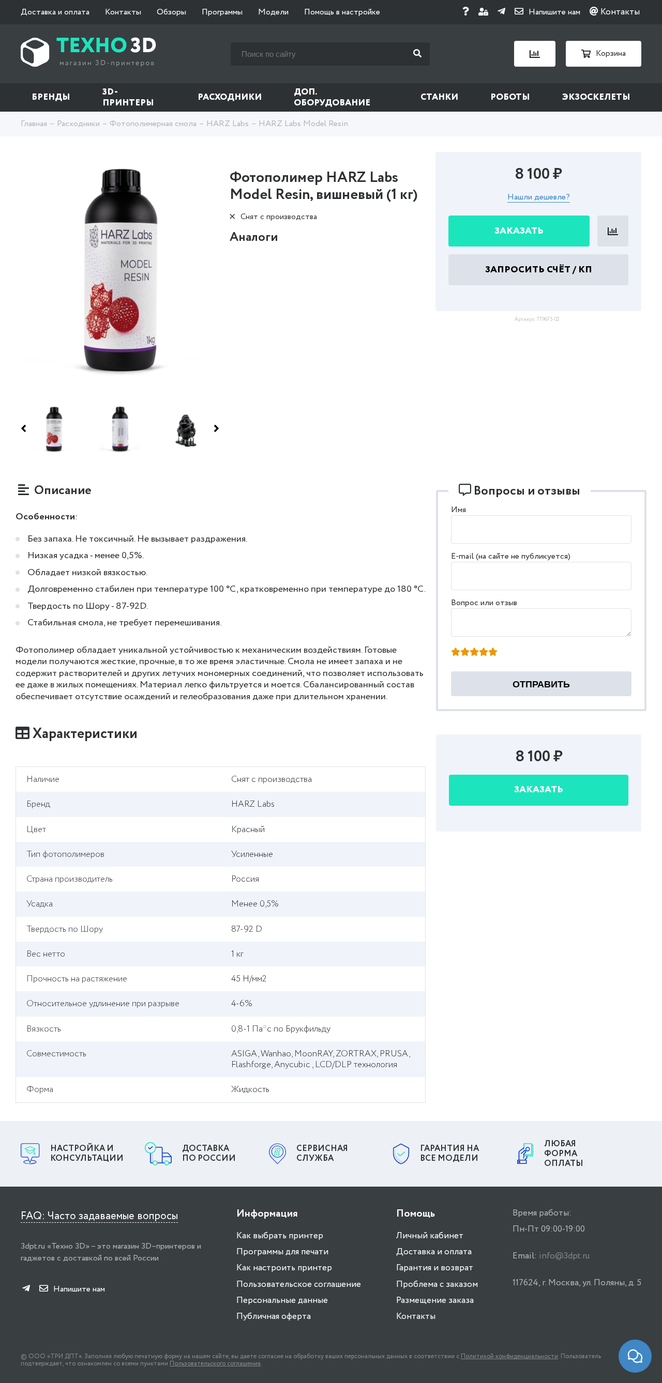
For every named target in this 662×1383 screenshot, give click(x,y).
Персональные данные (282, 1300)
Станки (439, 97)
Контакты (123, 12)
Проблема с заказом (437, 1284)
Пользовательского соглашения (215, 1363)
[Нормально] (474, 653)
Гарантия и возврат (434, 1268)
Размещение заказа (435, 1300)
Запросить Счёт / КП (538, 269)
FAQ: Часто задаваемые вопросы (99, 1216)
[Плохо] (465, 653)
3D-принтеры (128, 98)
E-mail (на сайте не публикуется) (510, 556)
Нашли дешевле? (538, 198)
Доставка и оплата (55, 12)
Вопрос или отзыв (484, 603)
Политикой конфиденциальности (509, 1356)
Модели (273, 12)
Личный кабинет (429, 1236)
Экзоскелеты (596, 97)
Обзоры (171, 12)
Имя (458, 510)
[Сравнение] (534, 54)
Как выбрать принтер (279, 1236)
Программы (222, 12)
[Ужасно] (455, 653)
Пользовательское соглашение (298, 1284)
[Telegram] (501, 12)
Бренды (51, 97)
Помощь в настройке (342, 12)
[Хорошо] (483, 653)
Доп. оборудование (332, 98)
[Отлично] (493, 653)
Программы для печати (282, 1252)
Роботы (510, 97)
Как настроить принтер (284, 1268)
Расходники (230, 97)
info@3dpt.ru (564, 1256)
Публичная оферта (273, 1316)
